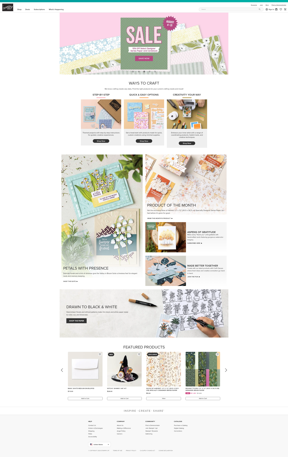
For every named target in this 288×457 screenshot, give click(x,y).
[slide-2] (149, 71)
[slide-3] (155, 71)
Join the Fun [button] (192, 276)
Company (121, 421)
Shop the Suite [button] (69, 281)
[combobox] (231, 9)
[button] (276, 9)
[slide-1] (144, 71)
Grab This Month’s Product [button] (159, 218)
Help (90, 421)
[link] (280, 9)
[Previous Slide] (62, 372)
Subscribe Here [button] (193, 242)
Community (150, 421)
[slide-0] (139, 71)
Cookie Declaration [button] (166, 450)
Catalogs (178, 421)
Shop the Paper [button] (76, 320)
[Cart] (285, 9)
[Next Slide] (226, 372)
